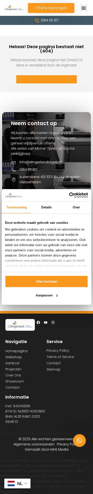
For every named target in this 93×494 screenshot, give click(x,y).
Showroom (14, 381)
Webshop (13, 357)
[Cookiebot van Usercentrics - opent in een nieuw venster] (69, 195)
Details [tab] (46, 207)
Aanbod (12, 363)
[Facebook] (38, 322)
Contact (12, 387)
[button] (83, 7)
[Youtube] (45, 322)
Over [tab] (76, 207)
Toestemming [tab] (16, 207)
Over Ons (13, 375)
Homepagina (16, 350)
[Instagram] (53, 322)
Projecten (13, 369)
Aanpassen (44, 295)
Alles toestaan (46, 281)
